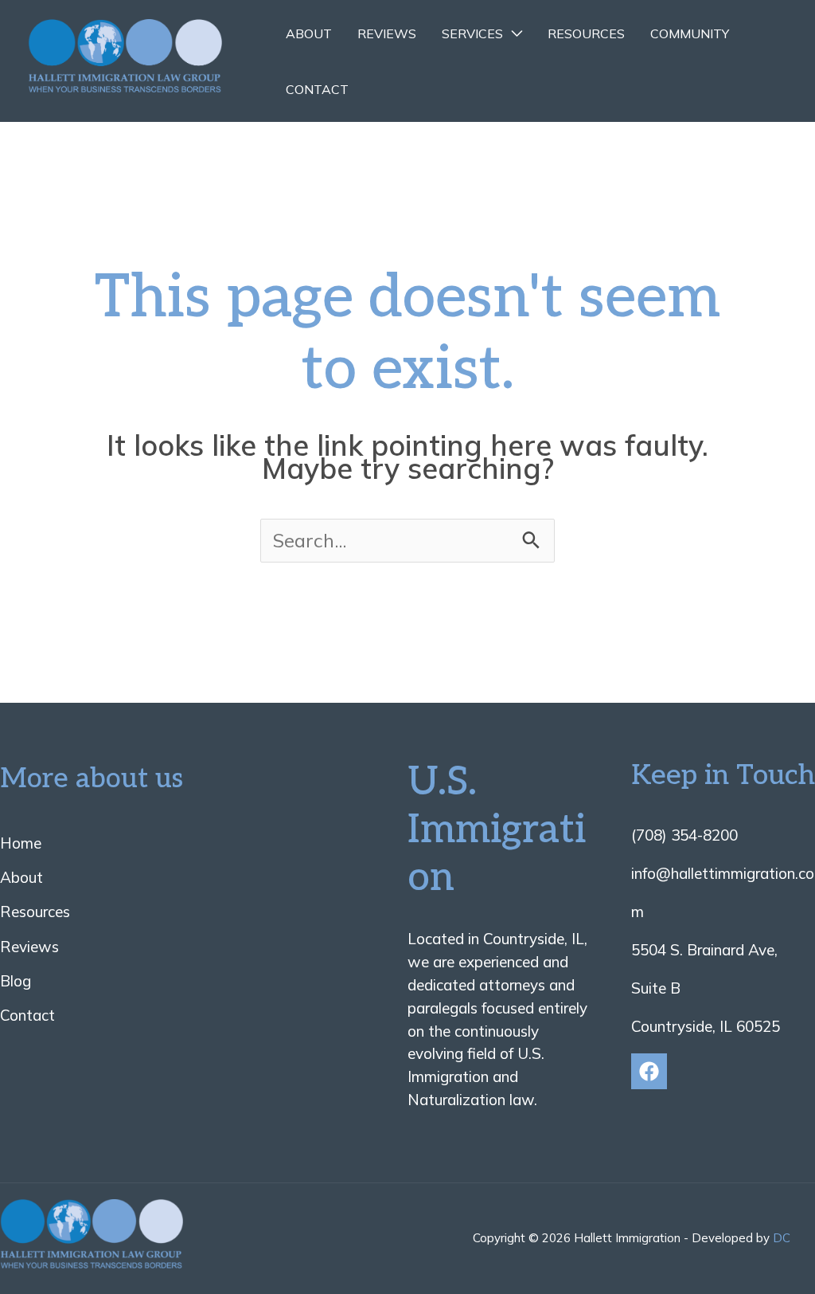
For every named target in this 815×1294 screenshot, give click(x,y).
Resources (586, 33)
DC (781, 1237)
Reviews (386, 33)
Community (689, 33)
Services (472, 33)
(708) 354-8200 (684, 835)
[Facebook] (649, 1071)
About (309, 33)
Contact (317, 89)
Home (20, 843)
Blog (15, 980)
